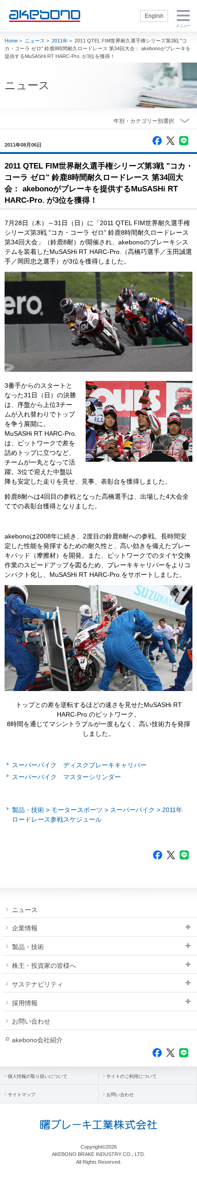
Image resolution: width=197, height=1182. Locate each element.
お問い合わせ (31, 1021)
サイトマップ (21, 1094)
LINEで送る (183, 140)
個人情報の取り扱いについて (37, 1076)
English (154, 16)
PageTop (183, 1171)
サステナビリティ (37, 984)
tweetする (170, 140)
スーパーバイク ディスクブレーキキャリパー (79, 765)
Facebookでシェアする (157, 140)
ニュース (35, 40)
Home (11, 40)
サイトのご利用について (131, 1076)
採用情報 (25, 1003)
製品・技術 (28, 946)
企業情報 (25, 928)
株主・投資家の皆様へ (44, 965)
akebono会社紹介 (37, 1040)
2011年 (60, 40)
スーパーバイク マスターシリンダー (66, 777)
